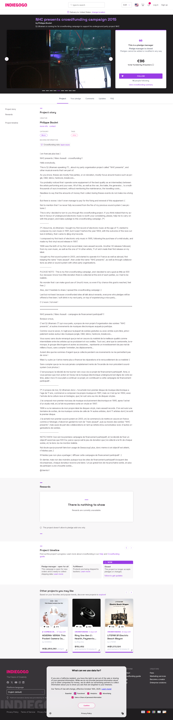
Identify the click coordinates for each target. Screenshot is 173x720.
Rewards (9, 114)
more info (44, 126)
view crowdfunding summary (141, 85)
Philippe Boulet (45, 23)
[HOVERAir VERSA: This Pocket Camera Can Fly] (54, 613)
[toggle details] (67, 652)
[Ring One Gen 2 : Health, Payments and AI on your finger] (86, 613)
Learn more (58, 574)
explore (102, 594)
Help (101, 554)
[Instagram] (20, 682)
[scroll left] (7, 59)
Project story (10, 109)
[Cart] (143, 5)
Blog (125, 679)
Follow (141, 76)
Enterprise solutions (158, 682)
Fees (152, 673)
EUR (125, 5)
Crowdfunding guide (132, 676)
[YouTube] (16, 682)
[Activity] (149, 5)
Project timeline (11, 123)
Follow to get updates (113, 576)
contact (52, 126)
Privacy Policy (12, 712)
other (74, 135)
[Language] (136, 5)
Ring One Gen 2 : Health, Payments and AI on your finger (86, 638)
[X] (12, 682)
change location (98, 12)
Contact (127, 673)
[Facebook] (8, 682)
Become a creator (157, 679)
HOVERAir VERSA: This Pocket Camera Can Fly (54, 638)
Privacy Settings (44, 712)
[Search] (71, 5)
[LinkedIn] (23, 682)
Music (44, 135)
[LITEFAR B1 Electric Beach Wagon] (119, 613)
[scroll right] (111, 59)
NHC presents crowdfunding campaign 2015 (76, 19)
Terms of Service (28, 712)
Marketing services (158, 676)
